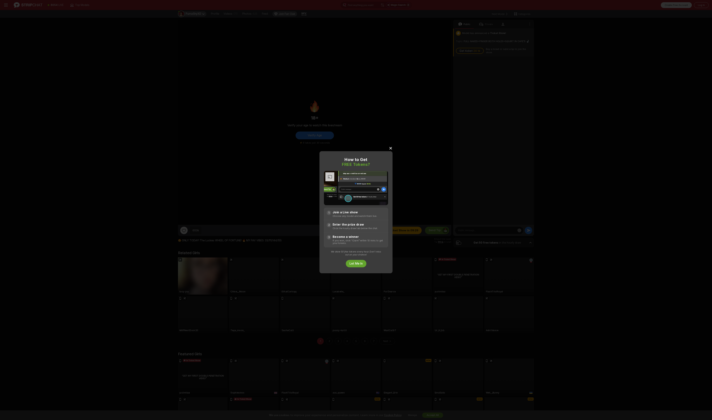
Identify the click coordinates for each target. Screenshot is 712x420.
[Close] (391, 148)
